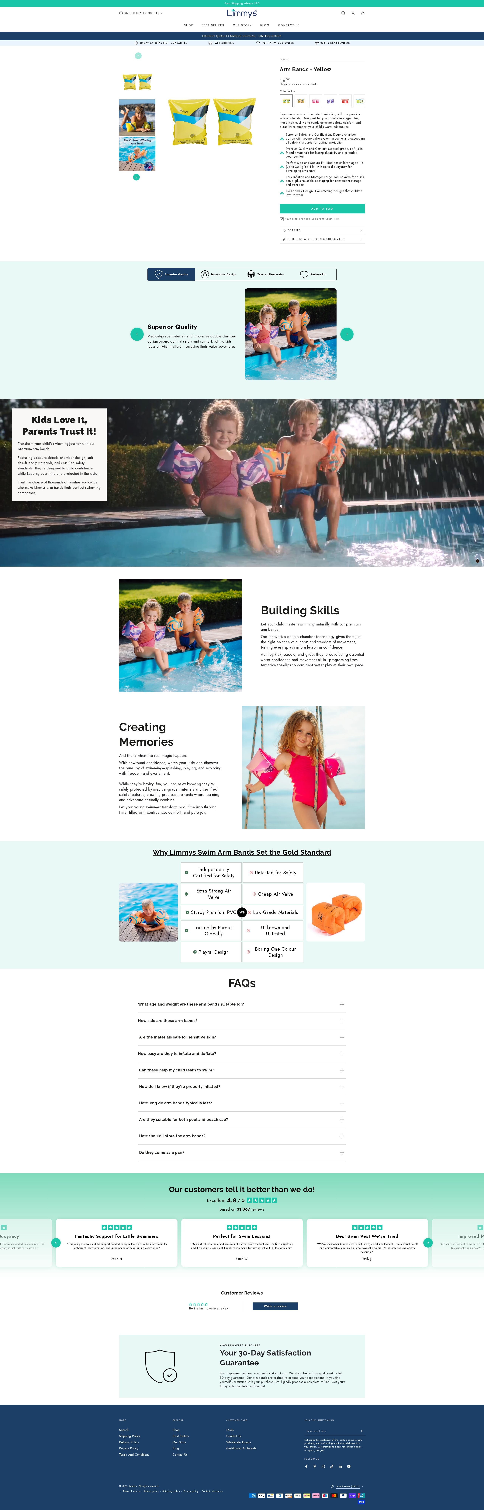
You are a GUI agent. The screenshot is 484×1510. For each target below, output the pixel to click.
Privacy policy (191, 1491)
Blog (176, 1448)
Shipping (285, 84)
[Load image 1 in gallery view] (137, 80)
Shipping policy (171, 1491)
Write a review (275, 1306)
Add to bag (322, 209)
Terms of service (131, 1491)
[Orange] (301, 100)
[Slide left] (138, 55)
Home (283, 59)
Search (124, 1430)
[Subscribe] (363, 1431)
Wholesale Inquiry (238, 1442)
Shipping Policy (129, 1436)
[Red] (345, 100)
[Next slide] (347, 334)
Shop (176, 1430)
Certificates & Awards (241, 1448)
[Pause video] (477, 561)
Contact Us (180, 1454)
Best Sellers (181, 1436)
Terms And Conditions (134, 1454)
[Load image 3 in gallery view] (137, 155)
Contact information (212, 1491)
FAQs (230, 1430)
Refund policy (151, 1491)
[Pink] (315, 100)
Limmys (133, 1486)
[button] (343, 13)
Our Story (179, 1442)
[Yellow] (286, 100)
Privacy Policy (128, 1448)
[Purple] (330, 100)
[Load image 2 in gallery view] (137, 117)
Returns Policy (129, 1442)
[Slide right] (136, 177)
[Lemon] (360, 100)
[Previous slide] (137, 334)
